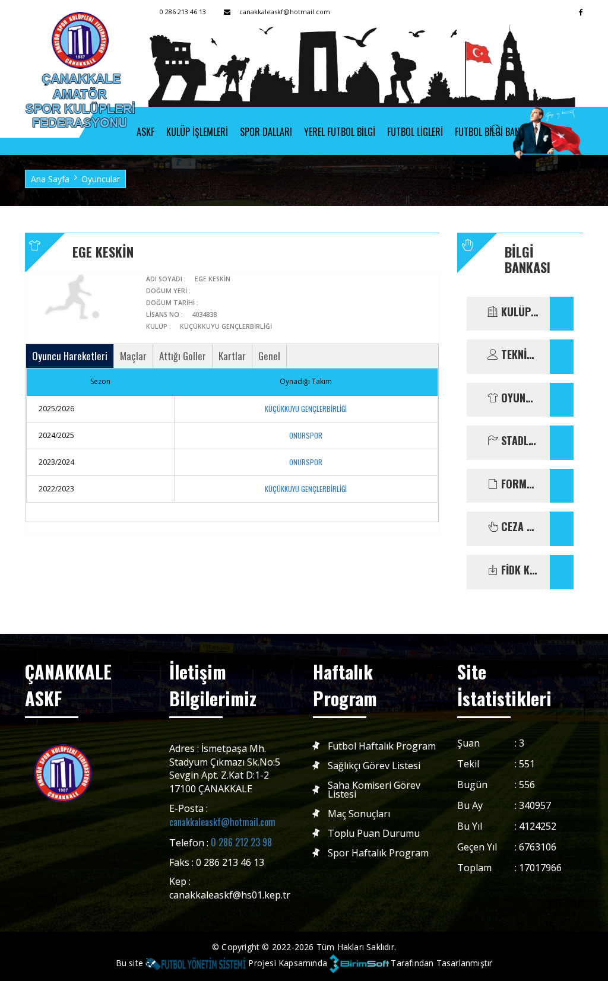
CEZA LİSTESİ (518, 527)
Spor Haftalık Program (378, 853)
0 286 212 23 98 (241, 842)
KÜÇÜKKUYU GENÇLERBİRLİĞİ (306, 409)
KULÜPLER (518, 312)
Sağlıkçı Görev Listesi (374, 765)
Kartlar (232, 355)
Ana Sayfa (50, 179)
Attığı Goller (182, 355)
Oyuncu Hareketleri (69, 355)
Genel (269, 355)
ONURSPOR (305, 435)
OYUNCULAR (518, 398)
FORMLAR (518, 484)
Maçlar (133, 355)
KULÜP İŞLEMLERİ (197, 132)
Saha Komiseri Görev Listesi (374, 790)
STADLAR (518, 440)
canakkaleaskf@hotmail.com (222, 822)
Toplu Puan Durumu (374, 833)
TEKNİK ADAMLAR (518, 354)
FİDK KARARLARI (518, 570)
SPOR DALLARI (266, 132)
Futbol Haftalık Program (382, 746)
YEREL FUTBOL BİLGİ (339, 132)
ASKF (145, 132)
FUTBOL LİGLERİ (415, 132)
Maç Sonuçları (359, 813)
